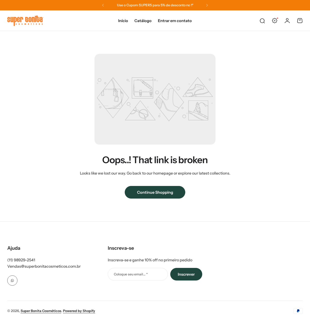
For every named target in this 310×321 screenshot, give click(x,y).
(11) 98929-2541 (21, 259)
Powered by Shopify (79, 311)
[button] (103, 5)
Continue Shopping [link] (155, 192)
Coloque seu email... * (131, 274)
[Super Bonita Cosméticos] (25, 20)
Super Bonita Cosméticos (41, 311)
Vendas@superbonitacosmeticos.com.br (44, 266)
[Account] (287, 20)
